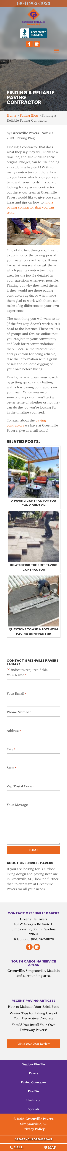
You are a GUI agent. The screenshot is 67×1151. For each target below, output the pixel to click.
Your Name (16, 675)
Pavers (33, 1073)
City (11, 749)
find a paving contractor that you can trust (30, 207)
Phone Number (19, 712)
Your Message (17, 805)
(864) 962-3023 (33, 3)
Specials (33, 1109)
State (11, 768)
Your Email (16, 693)
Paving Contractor (33, 1082)
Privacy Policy (33, 1129)
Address (14, 730)
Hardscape (33, 1100)
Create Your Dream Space (33, 1139)
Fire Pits (33, 1091)
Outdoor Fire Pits (33, 1064)
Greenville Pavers (25, 133)
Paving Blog (26, 138)
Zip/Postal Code (20, 786)
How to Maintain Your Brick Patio (33, 1006)
